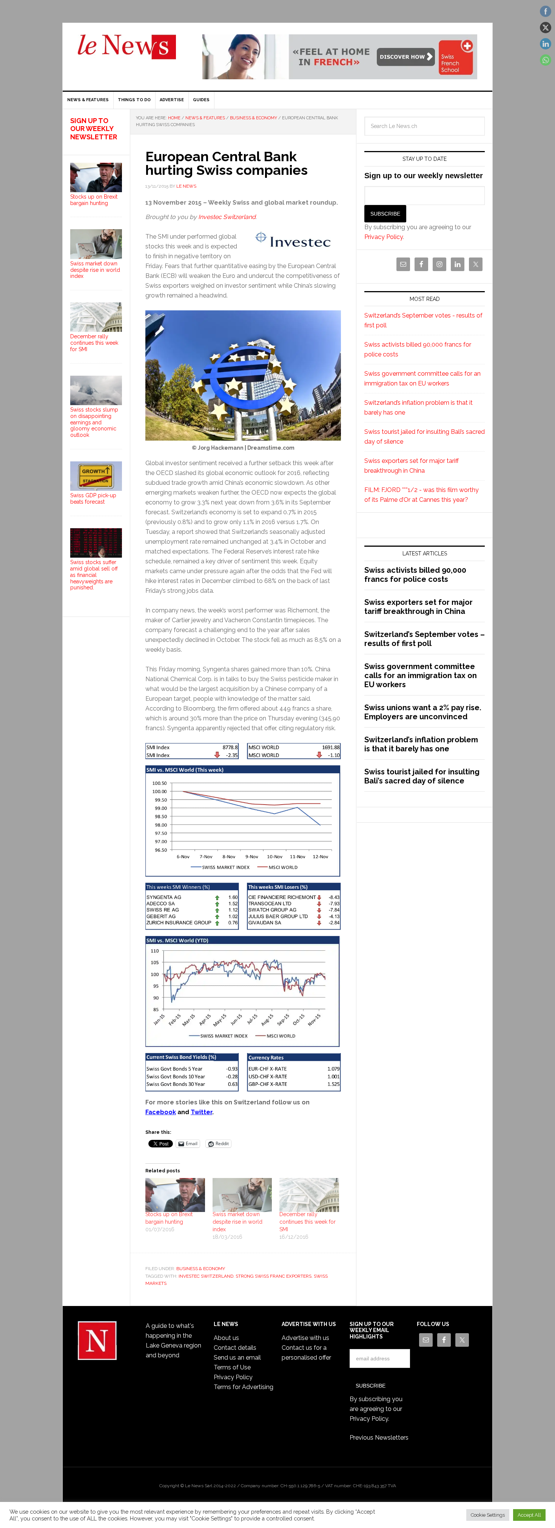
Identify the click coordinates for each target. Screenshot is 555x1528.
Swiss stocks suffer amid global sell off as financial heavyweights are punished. (94, 575)
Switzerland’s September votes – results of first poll (424, 639)
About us (226, 1337)
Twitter (201, 1112)
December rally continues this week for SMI (307, 1221)
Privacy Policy (383, 237)
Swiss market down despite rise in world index (237, 1221)
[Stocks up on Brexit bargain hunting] (175, 1195)
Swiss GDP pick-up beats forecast (93, 498)
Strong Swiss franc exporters (273, 1276)
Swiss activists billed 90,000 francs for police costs (415, 575)
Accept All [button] (529, 1515)
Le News (127, 51)
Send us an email (237, 1357)
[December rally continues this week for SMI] (309, 1195)
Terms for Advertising (243, 1387)
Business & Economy (200, 1268)
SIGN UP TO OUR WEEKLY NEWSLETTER (93, 129)
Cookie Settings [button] (488, 1515)
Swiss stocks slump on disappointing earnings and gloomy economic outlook (94, 422)
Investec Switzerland (227, 216)
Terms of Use (232, 1367)
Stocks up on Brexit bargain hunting (93, 200)
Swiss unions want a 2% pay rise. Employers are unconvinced (422, 712)
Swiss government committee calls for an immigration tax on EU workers (420, 675)
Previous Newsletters (379, 1437)
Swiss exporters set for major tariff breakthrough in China (418, 607)
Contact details (235, 1347)
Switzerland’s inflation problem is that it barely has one (421, 744)
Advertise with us (305, 1337)
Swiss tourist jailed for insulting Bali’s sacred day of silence (421, 776)
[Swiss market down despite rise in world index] (242, 1195)
